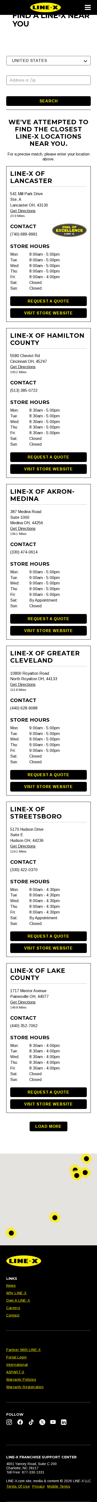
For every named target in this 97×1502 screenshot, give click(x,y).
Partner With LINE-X (23, 1350)
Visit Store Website (48, 313)
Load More (48, 1126)
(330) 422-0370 (24, 870)
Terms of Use (18, 1486)
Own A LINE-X (18, 1300)
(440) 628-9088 (24, 708)
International (17, 1365)
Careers (13, 1308)
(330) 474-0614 (24, 552)
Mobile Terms (58, 1486)
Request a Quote (48, 301)
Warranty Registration (25, 1387)
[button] (48, 60)
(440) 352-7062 (24, 1026)
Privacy (38, 1486)
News (11, 1285)
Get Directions (23, 211)
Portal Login (16, 1357)
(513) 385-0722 (24, 390)
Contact (12, 1315)
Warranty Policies (21, 1379)
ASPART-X (15, 1372)
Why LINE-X (16, 1293)
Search (49, 101)
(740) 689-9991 (24, 234)
